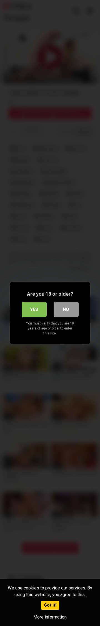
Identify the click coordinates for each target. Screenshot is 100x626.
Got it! (50, 605)
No (66, 309)
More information (50, 617)
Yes (34, 309)
